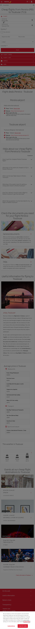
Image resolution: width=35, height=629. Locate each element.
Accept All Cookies (23, 626)
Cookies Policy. (27, 621)
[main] (17, 620)
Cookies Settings (11, 626)
